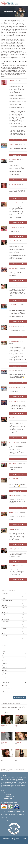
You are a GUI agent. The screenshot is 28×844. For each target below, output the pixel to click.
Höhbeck (14, 633)
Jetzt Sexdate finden (20, 697)
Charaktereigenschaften (9, 796)
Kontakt (11, 842)
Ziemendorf (14, 617)
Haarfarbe (4, 685)
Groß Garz (14, 605)
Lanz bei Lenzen (14, 610)
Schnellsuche (7, 792)
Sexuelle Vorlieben (8, 798)
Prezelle (14, 626)
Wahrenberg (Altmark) (14, 600)
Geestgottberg (14, 619)
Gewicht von (5, 670)
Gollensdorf (14, 593)
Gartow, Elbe (14, 612)
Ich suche (4, 645)
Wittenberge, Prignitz (14, 624)
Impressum (22, 842)
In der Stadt (4, 691)
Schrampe (14, 635)
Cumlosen (14, 607)
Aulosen (21, 81)
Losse (14, 631)
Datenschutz (16, 842)
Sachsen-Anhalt (15, 769)
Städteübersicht (7, 794)
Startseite (3, 769)
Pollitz (14, 598)
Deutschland (9, 769)
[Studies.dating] (10, 3)
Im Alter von (5, 651)
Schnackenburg (14, 603)
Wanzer (14, 596)
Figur (3, 680)
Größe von (4, 660)
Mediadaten (6, 842)
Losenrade (14, 628)
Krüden (14, 614)
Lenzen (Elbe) (14, 638)
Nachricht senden (17, 140)
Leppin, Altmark (14, 621)
